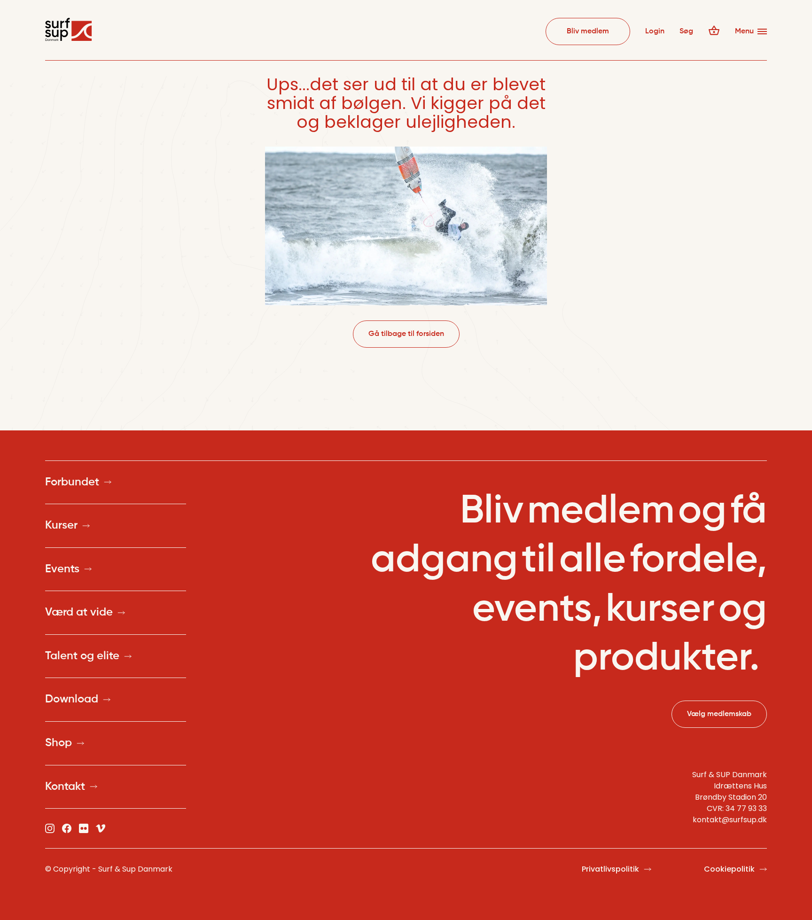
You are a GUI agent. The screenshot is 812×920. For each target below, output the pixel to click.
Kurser (61, 525)
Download (71, 699)
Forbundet (72, 482)
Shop (58, 742)
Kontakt (65, 786)
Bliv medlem (588, 31)
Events (62, 569)
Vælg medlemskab (719, 714)
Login (654, 31)
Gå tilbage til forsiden (406, 334)
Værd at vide (79, 612)
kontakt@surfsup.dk (730, 819)
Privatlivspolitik (610, 869)
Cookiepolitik (729, 869)
